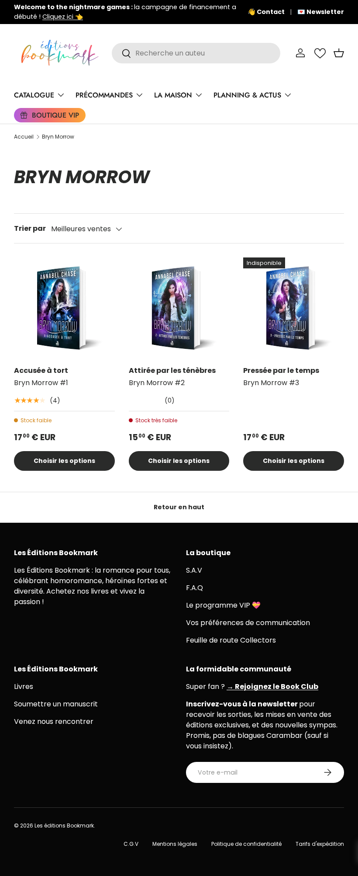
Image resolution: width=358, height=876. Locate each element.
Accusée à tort (41, 370)
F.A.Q (194, 588)
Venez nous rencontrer (53, 721)
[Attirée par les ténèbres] (179, 307)
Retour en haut (179, 507)
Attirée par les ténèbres (172, 370)
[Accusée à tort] (64, 307)
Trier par (30, 228)
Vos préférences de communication (248, 623)
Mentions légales (174, 844)
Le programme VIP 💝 (223, 605)
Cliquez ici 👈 (62, 16)
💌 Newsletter (320, 11)
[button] (338, 53)
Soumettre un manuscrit (56, 704)
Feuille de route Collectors (231, 640)
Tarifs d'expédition (320, 844)
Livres (23, 686)
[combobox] (196, 53)
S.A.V (194, 570)
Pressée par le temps (281, 370)
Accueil (24, 136)
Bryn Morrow (58, 136)
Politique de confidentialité (246, 844)
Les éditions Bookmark (64, 825)
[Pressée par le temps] (293, 307)
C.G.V (131, 844)
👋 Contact (266, 11)
